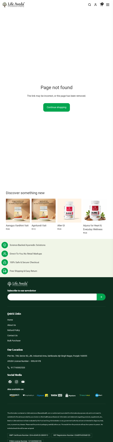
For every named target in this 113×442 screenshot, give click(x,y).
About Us (11, 325)
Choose (27, 218)
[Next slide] (26, 210)
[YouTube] (23, 381)
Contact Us (12, 335)
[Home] (13, 4)
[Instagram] (16, 381)
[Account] (95, 4)
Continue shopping (56, 107)
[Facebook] (10, 381)
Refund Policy (13, 330)
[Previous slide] (9, 210)
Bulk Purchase (13, 340)
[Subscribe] (101, 297)
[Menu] (108, 5)
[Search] (89, 4)
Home (10, 320)
